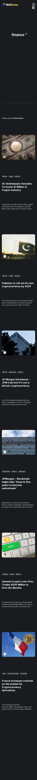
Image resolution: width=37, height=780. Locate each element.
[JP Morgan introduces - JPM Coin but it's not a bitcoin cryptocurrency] (18, 342)
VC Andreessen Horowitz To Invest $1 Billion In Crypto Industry (17, 186)
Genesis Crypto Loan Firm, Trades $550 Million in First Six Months (18, 584)
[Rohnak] (4, 156)
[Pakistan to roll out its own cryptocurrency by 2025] (18, 246)
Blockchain (12, 372)
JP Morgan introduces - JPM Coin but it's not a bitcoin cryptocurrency (16, 382)
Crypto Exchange (12, 673)
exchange (23, 673)
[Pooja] (4, 256)
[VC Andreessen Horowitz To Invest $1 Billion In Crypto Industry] (18, 147)
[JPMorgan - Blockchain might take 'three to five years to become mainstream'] (18, 442)
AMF (4, 673)
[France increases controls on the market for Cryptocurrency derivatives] (18, 644)
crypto (11, 176)
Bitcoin (5, 176)
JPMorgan (22, 471)
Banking (5, 574)
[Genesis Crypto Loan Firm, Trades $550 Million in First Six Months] (18, 545)
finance (17, 176)
